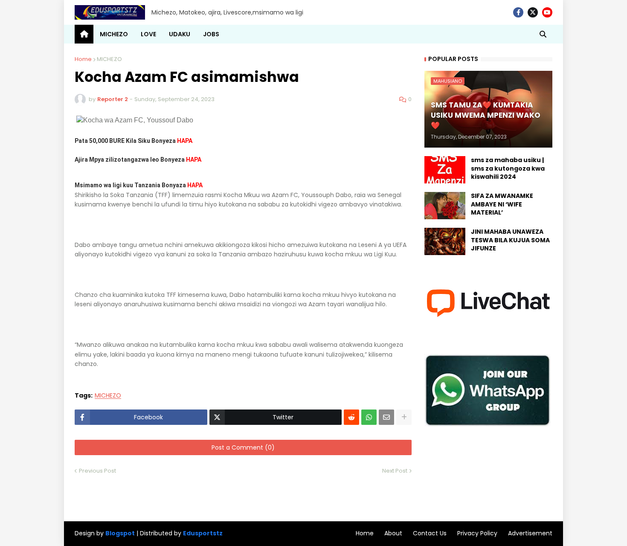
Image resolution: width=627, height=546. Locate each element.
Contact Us (430, 533)
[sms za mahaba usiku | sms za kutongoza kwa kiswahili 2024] (444, 169)
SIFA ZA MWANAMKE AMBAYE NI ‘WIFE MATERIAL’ (502, 204)
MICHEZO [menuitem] (114, 34)
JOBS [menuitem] (211, 34)
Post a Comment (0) (243, 447)
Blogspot (120, 533)
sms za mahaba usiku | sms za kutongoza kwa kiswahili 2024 (508, 168)
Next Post (394, 470)
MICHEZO (109, 59)
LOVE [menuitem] (148, 34)
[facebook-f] (518, 12)
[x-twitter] (533, 12)
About (393, 533)
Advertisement (530, 533)
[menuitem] (84, 34)
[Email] (386, 417)
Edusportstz (203, 533)
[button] (543, 34)
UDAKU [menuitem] (179, 34)
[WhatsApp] (369, 417)
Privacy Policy (477, 533)
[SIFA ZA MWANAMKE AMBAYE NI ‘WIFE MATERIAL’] (444, 205)
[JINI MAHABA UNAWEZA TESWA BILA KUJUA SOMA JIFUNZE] (444, 241)
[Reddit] (351, 417)
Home (83, 59)
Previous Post (97, 470)
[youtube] (547, 12)
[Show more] (404, 417)
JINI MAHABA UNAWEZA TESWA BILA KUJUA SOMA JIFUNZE (510, 240)
